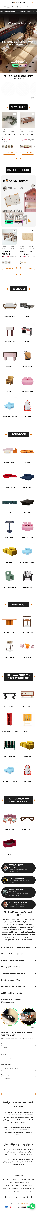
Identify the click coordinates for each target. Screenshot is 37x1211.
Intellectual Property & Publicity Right (18, 1182)
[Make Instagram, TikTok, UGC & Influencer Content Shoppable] (33, 98)
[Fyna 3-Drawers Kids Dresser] (27, 237)
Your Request (5, 1075)
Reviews (24, 1192)
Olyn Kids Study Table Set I (7, 253)
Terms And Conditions (27, 1179)
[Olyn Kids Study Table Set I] (9, 237)
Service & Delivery (27, 1185)
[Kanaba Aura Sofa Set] (9, 120)
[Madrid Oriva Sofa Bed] (27, 120)
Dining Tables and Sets (10, 967)
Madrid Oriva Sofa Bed (26, 136)
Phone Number (6, 1064)
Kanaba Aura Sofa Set (8, 136)
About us (5, 1179)
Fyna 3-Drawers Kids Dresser (26, 253)
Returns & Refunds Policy (12, 1185)
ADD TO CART (9, 152)
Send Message (20, 1094)
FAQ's (31, 1192)
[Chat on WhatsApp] (14, 1206)
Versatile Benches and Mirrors (13, 973)
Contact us (15, 1188)
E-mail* (3, 1054)
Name (3, 1044)
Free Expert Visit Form (27, 1188)
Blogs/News (6, 1188)
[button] (8, 89)
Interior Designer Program (11, 1192)
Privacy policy (14, 1179)
